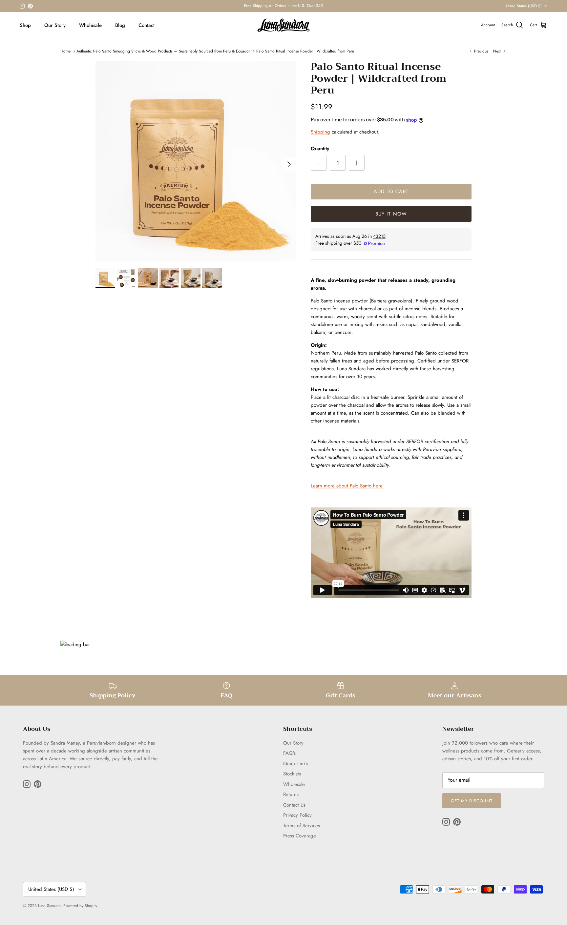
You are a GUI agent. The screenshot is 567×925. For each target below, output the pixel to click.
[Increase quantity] (357, 163)
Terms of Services (301, 825)
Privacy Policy (297, 815)
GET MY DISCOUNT (472, 801)
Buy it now (391, 213)
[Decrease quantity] (318, 163)
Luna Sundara (49, 906)
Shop (25, 25)
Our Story (55, 25)
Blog (120, 25)
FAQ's (289, 753)
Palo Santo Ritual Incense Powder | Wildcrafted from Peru (305, 51)
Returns (291, 794)
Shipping (320, 131)
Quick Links (295, 763)
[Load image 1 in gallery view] (195, 161)
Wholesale (90, 25)
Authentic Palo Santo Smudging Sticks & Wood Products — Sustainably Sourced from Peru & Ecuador (163, 51)
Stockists (292, 773)
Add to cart (391, 191)
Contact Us (294, 805)
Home (65, 51)
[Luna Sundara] (283, 25)
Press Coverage (299, 835)
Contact (146, 25)
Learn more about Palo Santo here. (347, 485)
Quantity (320, 148)
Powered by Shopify (80, 906)
